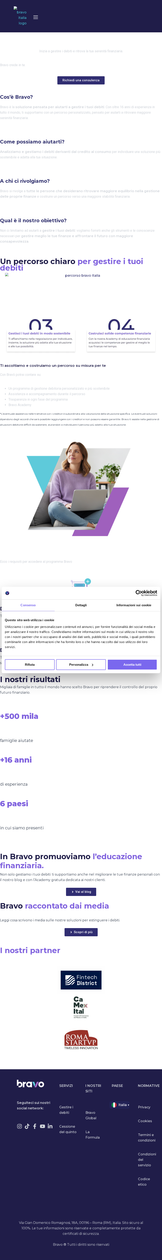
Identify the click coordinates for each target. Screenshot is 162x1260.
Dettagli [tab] (81, 605)
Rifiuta (30, 664)
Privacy (144, 1107)
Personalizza (78, 664)
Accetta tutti (132, 664)
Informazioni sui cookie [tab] (133, 605)
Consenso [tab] (28, 605)
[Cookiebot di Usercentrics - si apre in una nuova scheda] (138, 593)
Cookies (145, 1121)
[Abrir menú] (35, 17)
